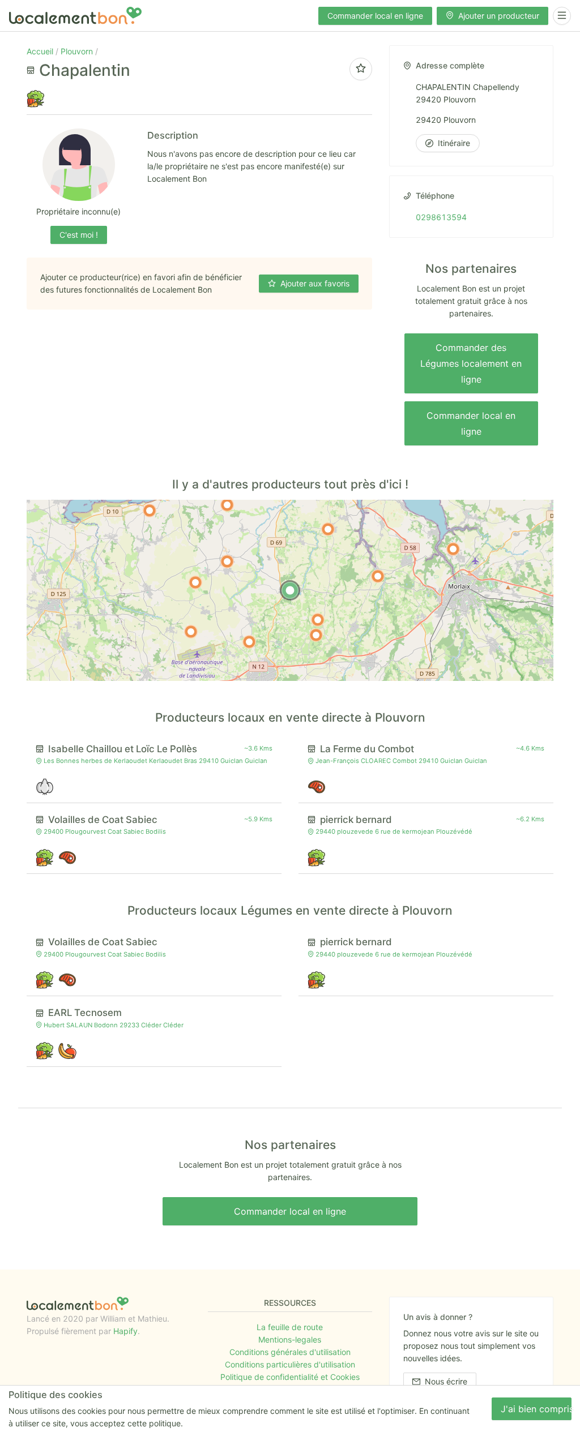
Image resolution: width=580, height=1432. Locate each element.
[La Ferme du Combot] (316, 635)
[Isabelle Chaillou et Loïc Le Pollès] (318, 620)
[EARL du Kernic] (149, 510)
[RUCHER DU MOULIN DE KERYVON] (191, 631)
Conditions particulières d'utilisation (290, 1364)
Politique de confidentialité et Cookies (290, 1377)
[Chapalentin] (290, 590)
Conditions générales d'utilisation (290, 1352)
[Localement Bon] (75, 16)
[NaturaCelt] (378, 576)
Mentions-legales (289, 1339)
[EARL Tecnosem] (227, 505)
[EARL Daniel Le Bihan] (328, 529)
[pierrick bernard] (227, 561)
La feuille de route (290, 1327)
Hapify (125, 1331)
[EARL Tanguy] (453, 549)
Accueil (41, 51)
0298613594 (441, 217)
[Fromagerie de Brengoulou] (195, 582)
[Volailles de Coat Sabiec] (249, 642)
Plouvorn (78, 51)
